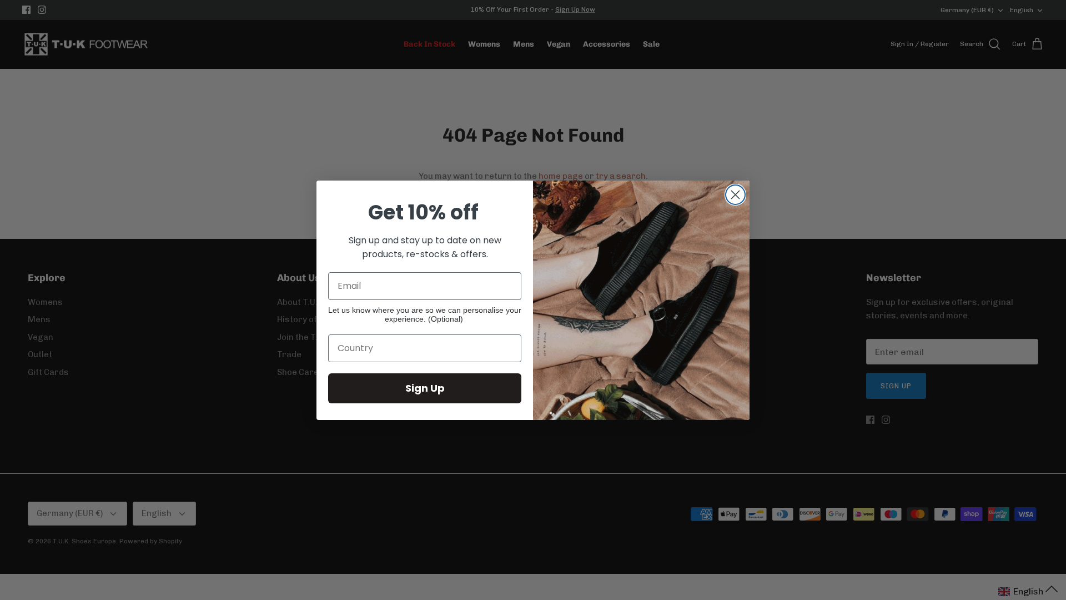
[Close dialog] (735, 194)
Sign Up (425, 388)
